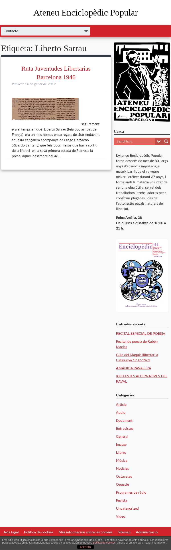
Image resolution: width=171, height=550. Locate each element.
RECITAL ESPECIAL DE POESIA (140, 333)
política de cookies (104, 542)
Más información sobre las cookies (85, 532)
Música (121, 460)
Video (120, 516)
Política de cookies (38, 532)
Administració (147, 532)
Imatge (121, 444)
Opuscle (122, 484)
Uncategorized (127, 508)
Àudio (120, 412)
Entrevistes (124, 428)
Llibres (121, 452)
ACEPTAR (85, 547)
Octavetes (124, 476)
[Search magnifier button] (166, 141)
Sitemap (124, 532)
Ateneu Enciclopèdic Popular (85, 13)
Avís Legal (11, 532)
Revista (121, 500)
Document (124, 420)
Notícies (122, 468)
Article (121, 404)
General (122, 436)
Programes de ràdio (131, 492)
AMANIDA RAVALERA (133, 368)
